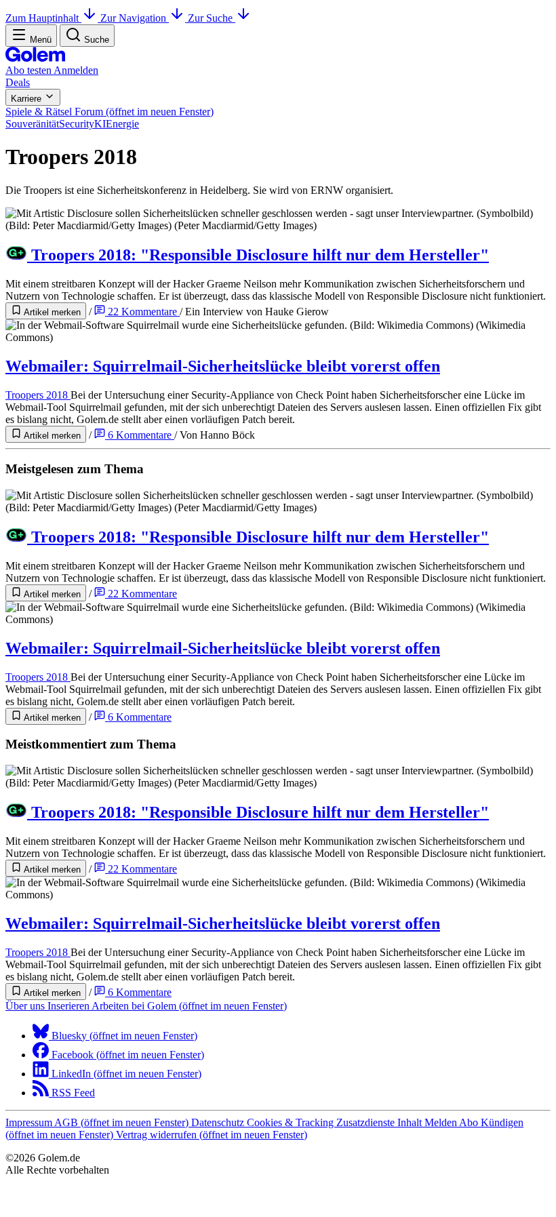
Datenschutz (219, 1122)
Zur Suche (211, 18)
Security (76, 123)
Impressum (29, 1122)
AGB (121, 1122)
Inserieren (69, 1006)
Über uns (26, 1006)
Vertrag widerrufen (211, 1134)
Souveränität (32, 123)
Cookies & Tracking (291, 1122)
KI (100, 123)
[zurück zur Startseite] (35, 58)
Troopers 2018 (38, 395)
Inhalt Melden (428, 1122)
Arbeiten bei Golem (189, 1006)
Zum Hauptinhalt (43, 18)
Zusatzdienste (366, 1122)
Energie (122, 123)
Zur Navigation (134, 18)
